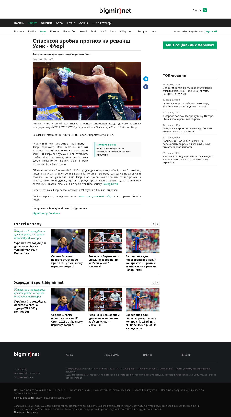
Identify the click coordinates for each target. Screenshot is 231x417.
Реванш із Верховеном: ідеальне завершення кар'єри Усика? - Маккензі (104, 261)
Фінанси (46, 23)
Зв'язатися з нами (79, 390)
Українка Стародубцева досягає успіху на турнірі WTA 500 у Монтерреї (30, 248)
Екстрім (142, 31)
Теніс (94, 31)
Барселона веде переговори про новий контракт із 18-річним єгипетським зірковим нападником (141, 263)
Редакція (60, 390)
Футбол (32, 31)
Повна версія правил (26, 412)
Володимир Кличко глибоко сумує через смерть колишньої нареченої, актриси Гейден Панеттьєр (187, 90)
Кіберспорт (127, 31)
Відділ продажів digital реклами (53, 397)
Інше (153, 31)
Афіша (83, 23)
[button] (153, 224)
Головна (19, 31)
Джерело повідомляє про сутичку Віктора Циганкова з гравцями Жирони (188, 117)
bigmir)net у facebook (46, 213)
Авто (59, 23)
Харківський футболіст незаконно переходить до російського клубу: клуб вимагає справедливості (187, 144)
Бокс (43, 31)
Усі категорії (104, 23)
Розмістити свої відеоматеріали (112, 390)
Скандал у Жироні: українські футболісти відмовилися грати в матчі (187, 130)
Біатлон (55, 31)
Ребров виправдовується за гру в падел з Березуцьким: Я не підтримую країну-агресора (188, 159)
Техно (71, 23)
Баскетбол (69, 31)
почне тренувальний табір (94, 196)
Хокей (83, 31)
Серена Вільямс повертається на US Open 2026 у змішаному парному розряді (67, 261)
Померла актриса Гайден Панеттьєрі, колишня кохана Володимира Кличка (186, 105)
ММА (103, 31)
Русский (211, 31)
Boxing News (110, 183)
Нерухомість (111, 354)
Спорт (32, 23)
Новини (19, 23)
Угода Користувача (146, 390)
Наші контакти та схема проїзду (32, 390)
